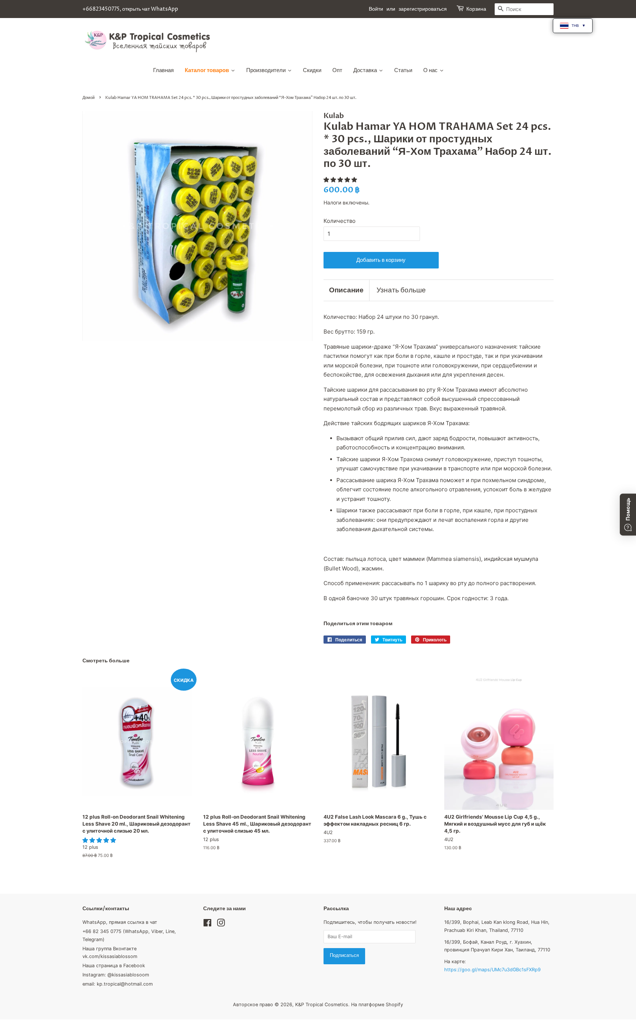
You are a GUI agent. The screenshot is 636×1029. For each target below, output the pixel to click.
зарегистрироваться (423, 9)
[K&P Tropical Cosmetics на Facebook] (207, 924)
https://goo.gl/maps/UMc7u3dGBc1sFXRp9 (492, 969)
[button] (341, 179)
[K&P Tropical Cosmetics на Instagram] (221, 924)
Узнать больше (401, 290)
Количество (340, 220)
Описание (346, 290)
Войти (376, 9)
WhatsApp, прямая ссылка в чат (119, 922)
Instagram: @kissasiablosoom (115, 975)
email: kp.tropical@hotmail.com (117, 984)
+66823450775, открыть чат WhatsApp (130, 9)
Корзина (476, 9)
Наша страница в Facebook (113, 965)
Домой (88, 97)
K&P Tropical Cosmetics (321, 1004)
